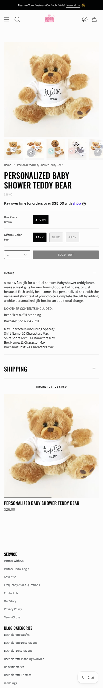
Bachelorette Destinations (20, 642)
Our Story (10, 601)
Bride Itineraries (14, 667)
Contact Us (11, 593)
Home (7, 165)
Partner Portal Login (16, 569)
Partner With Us (14, 561)
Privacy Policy (13, 609)
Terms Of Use (12, 617)
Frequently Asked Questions (22, 585)
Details (9, 273)
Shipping (15, 368)
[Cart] (94, 19)
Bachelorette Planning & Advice (24, 659)
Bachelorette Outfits (17, 634)
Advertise (10, 577)
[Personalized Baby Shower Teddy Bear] (51, 446)
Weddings (10, 683)
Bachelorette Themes (17, 675)
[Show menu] (7, 19)
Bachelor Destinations (18, 650)
